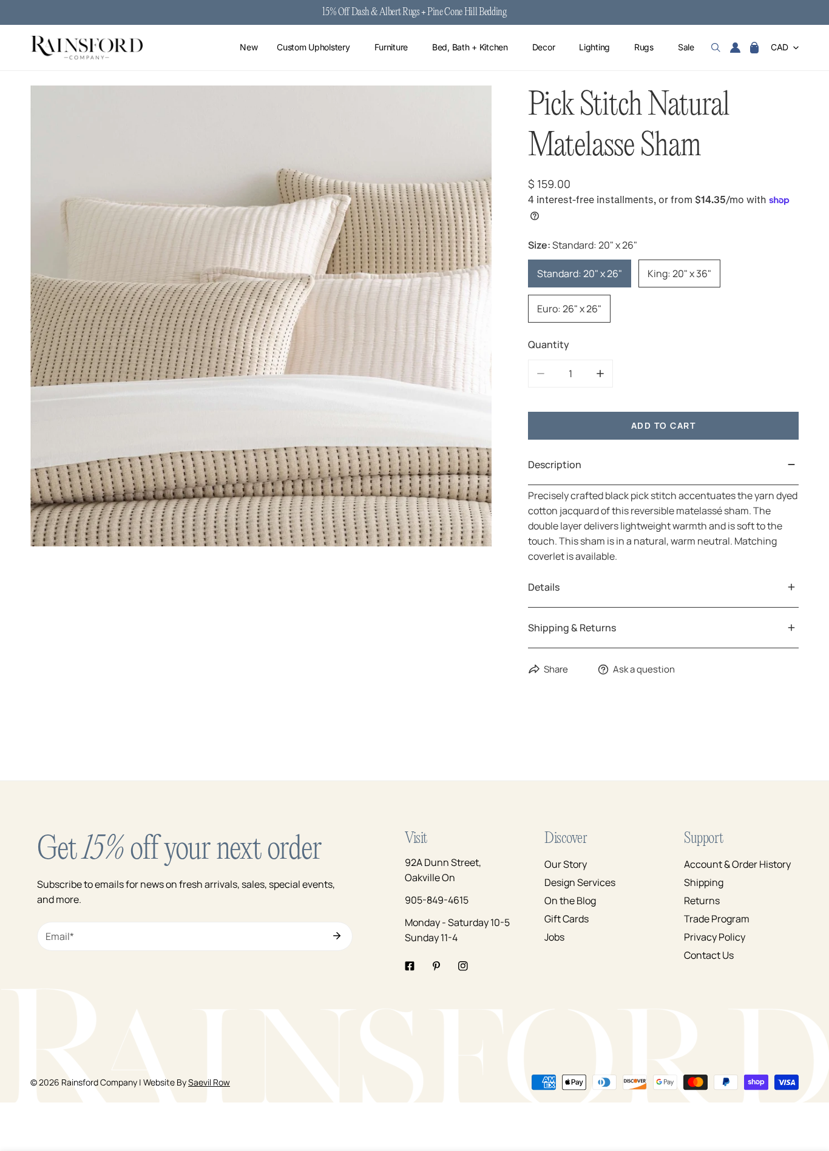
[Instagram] (463, 966)
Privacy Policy (714, 937)
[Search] (715, 48)
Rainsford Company (99, 1082)
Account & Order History (737, 864)
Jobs (554, 937)
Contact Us (709, 955)
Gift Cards (566, 918)
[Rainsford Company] (86, 47)
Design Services (579, 882)
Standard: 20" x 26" (579, 273)
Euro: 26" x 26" (569, 308)
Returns (702, 900)
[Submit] (336, 936)
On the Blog (570, 900)
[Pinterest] (436, 966)
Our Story (565, 864)
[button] (754, 48)
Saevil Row (209, 1082)
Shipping (703, 882)
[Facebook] (409, 966)
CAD (779, 47)
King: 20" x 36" (679, 273)
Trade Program (716, 918)
